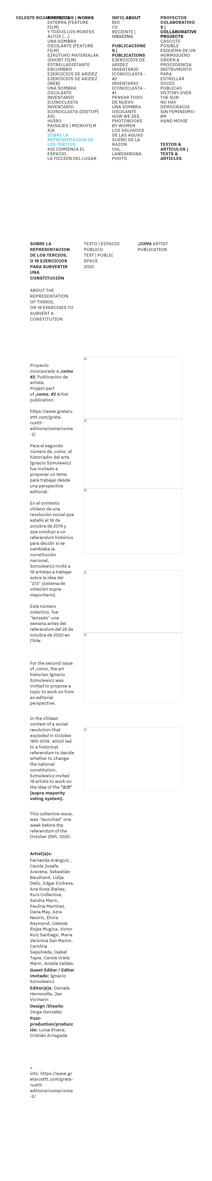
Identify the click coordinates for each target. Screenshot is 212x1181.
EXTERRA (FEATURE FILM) (67, 24)
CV (115, 27)
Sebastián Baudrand (50, 874)
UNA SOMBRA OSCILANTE (61, 90)
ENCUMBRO (59, 69)
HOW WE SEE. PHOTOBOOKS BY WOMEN (127, 120)
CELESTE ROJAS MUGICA (43, 17)
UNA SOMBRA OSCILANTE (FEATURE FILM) (70, 45)
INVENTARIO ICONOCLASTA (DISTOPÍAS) (73, 111)
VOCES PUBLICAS (171, 85)
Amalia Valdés (58, 963)
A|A (51, 130)
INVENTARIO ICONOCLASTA (63, 99)
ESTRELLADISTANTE (68, 64)
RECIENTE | (123, 34)
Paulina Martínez (47, 906)
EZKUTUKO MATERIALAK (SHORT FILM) (73, 57)
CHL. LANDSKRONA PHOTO (127, 153)
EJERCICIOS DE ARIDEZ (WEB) (72, 81)
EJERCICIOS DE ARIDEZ (72, 74)
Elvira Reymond (44, 920)
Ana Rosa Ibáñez (47, 889)
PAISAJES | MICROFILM (71, 125)
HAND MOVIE (174, 121)
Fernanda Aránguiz (49, 860)
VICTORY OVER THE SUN (175, 95)
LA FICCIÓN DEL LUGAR (72, 158)
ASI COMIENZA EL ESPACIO (66, 151)
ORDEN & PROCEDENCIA (176, 62)
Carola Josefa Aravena (44, 868)
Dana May (40, 911)
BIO (116, 22)
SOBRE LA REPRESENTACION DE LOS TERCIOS (70, 139)
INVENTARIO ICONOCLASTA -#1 (129, 87)
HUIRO (54, 121)
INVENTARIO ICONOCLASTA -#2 (129, 73)
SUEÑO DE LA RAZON (126, 142)
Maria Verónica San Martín (51, 937)
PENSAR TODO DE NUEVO (127, 99)
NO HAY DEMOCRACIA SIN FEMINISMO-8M (178, 109)
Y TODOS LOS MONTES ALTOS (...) (70, 34)
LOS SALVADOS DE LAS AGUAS (128, 132)
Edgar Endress (58, 883)
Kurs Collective (45, 894)
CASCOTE (170, 41)
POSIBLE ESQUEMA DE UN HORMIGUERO (178, 50)
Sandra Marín (43, 900)
